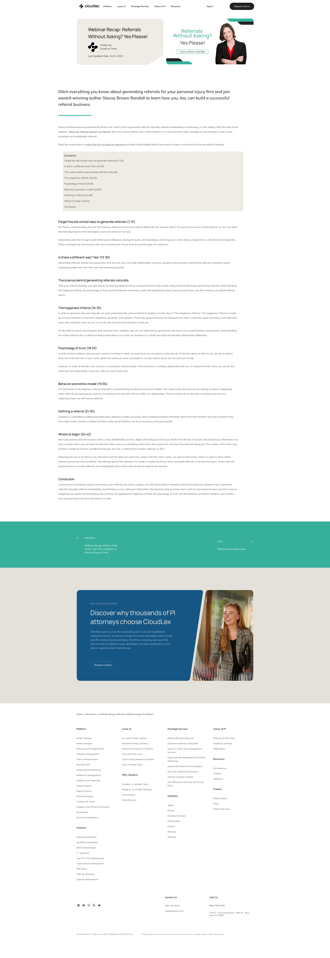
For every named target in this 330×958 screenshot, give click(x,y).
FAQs (215, 803)
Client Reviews (129, 800)
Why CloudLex (130, 774)
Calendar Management (87, 754)
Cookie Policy (200, 934)
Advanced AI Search (86, 837)
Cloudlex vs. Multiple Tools (135, 784)
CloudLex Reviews (177, 815)
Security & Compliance (87, 817)
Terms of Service (162, 934)
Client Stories (128, 794)
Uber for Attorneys (85, 874)
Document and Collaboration (90, 748)
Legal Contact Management (90, 863)
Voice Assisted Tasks (132, 764)
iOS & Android (83, 847)
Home (79, 714)
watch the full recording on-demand (105, 144)
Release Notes (220, 798)
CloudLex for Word (85, 801)
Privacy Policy (147, 934)
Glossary (172, 831)
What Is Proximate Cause (231, 549)
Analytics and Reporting (88, 780)
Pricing (171, 810)
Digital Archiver (84, 791)
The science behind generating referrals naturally (91, 172)
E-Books (217, 773)
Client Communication (87, 759)
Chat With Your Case (132, 754)
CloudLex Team (108, 48)
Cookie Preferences (215, 934)
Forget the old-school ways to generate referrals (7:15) (94, 160)
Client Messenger (84, 796)
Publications (219, 748)
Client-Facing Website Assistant (138, 759)
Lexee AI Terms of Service (182, 934)
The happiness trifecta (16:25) (80, 177)
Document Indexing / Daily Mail (183, 743)
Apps (93, 847)
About (171, 805)
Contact (171, 826)
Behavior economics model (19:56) (83, 189)
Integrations (82, 812)
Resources (176, 6)
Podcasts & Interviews (224, 738)
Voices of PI (159, 6)
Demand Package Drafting (135, 743)
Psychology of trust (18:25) (78, 183)
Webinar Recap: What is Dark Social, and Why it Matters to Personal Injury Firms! (101, 549)
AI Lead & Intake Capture (134, 738)
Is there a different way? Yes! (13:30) (84, 166)
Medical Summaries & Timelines (137, 748)
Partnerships (174, 821)
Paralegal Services (140, 6)
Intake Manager (84, 738)
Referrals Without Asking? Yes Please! (89, 131)
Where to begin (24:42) (77, 200)
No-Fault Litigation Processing (182, 771)
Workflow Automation (87, 842)
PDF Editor (81, 868)
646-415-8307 (172, 905)
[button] (200, 5)
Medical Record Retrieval (88, 770)
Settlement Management (88, 775)
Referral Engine (83, 785)
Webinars (218, 779)
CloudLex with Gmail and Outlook (92, 807)
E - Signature (82, 853)
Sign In (210, 6)
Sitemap (172, 837)
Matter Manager (84, 743)
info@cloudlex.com (174, 911)
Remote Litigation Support (180, 777)
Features (81, 827)
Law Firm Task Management (90, 858)
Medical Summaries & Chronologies (185, 766)
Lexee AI (121, 6)
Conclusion (70, 206)
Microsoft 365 (83, 764)
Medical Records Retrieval (180, 738)
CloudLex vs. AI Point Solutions (137, 789)
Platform (107, 6)
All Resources (219, 768)
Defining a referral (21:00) (78, 195)
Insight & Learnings (222, 743)
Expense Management (87, 879)
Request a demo (103, 664)
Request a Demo (242, 6)
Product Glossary (221, 809)
